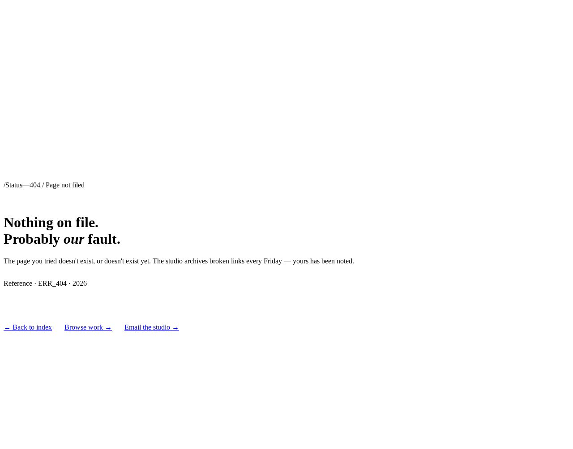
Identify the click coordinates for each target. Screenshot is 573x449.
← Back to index (28, 327)
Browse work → (88, 327)
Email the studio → (151, 327)
